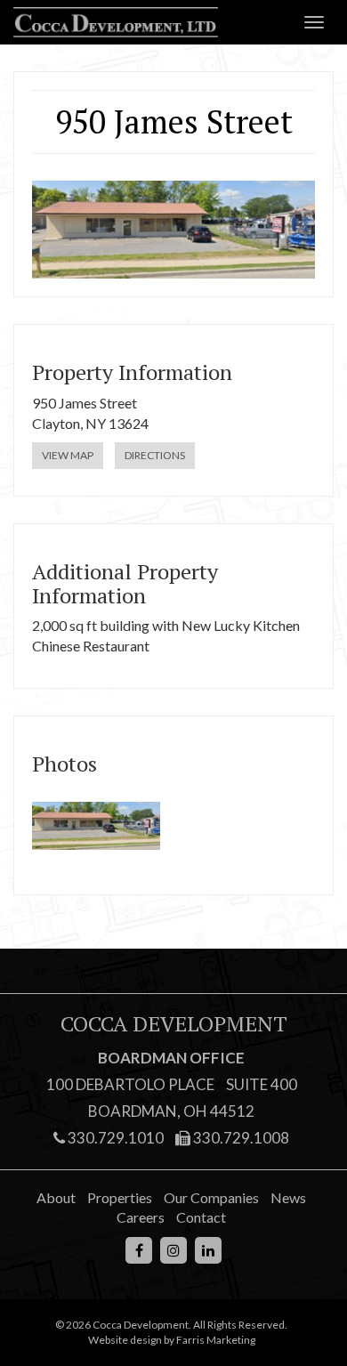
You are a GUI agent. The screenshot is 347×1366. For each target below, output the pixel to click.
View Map (67, 455)
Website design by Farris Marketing (171, 1339)
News (288, 1197)
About (56, 1197)
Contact (201, 1216)
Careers (141, 1216)
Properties (119, 1197)
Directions (155, 455)
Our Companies (211, 1197)
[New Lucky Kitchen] (96, 826)
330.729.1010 (114, 1137)
